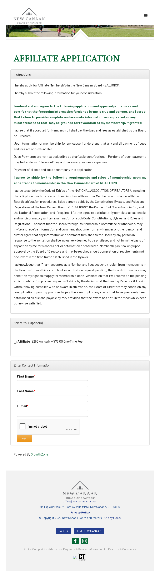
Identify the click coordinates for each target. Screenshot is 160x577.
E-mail (22, 406)
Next (24, 438)
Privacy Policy (80, 512)
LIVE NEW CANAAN (89, 531)
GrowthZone (39, 454)
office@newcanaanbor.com (80, 501)
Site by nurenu (112, 517)
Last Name (25, 391)
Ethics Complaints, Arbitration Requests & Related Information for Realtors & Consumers (80, 549)
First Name (25, 376)
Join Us (63, 531)
